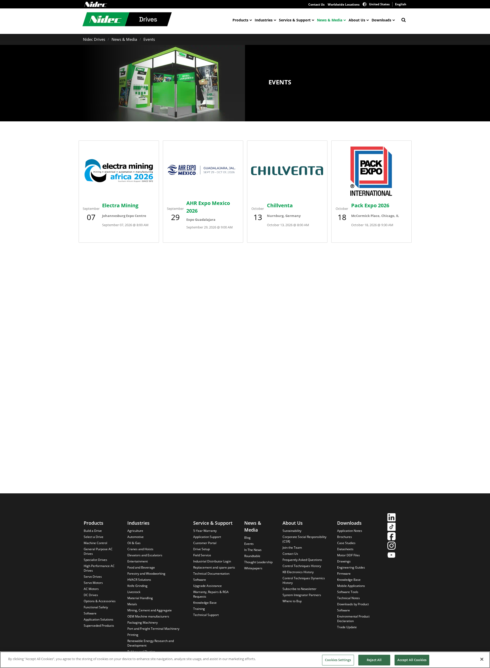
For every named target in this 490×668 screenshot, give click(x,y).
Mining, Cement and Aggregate (149, 610)
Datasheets (345, 549)
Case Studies (346, 543)
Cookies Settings (338, 660)
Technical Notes (348, 598)
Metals (132, 604)
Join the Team (292, 547)
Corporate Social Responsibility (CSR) (304, 539)
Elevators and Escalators (144, 555)
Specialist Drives (95, 560)
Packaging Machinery (142, 622)
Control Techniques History (302, 566)
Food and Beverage (141, 567)
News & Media (329, 20)
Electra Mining (120, 205)
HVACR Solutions (139, 579)
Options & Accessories (100, 601)
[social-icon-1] (391, 518)
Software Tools (347, 592)
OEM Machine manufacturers (148, 616)
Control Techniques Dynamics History (304, 580)
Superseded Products (99, 625)
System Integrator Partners (302, 595)
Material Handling (140, 598)
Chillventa (280, 205)
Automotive (135, 537)
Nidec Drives (94, 39)
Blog (247, 537)
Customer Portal (204, 543)
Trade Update (347, 627)
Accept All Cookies (411, 660)
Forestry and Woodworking (146, 573)
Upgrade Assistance (207, 586)
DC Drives (91, 595)
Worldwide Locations (344, 4)
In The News (253, 550)
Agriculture (135, 531)
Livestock (133, 592)
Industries (264, 20)
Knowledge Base (205, 602)
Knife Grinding (137, 586)
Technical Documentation (211, 573)
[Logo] (95, 4)
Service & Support (295, 20)
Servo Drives (93, 576)
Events (149, 39)
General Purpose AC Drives (98, 551)
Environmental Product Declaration (353, 618)
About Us (357, 20)
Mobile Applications (351, 586)
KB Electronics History (298, 572)
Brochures (344, 537)
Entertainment (137, 561)
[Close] (481, 659)
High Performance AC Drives (99, 568)
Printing (132, 635)
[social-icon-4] (391, 546)
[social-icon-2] (391, 527)
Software (90, 613)
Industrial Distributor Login (212, 561)
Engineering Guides (351, 567)
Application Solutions (98, 619)
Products (240, 20)
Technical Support (206, 615)
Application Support (207, 537)
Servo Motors (93, 583)
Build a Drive (93, 531)
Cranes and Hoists (140, 549)
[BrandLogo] (127, 20)
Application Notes (349, 531)
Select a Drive (93, 537)
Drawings (344, 561)
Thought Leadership (258, 562)
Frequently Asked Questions (302, 560)
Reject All (374, 660)
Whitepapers (253, 568)
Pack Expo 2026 (370, 205)
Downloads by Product (353, 604)
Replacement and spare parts (214, 567)
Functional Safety (96, 607)
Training (199, 609)
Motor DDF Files (348, 555)
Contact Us (316, 4)
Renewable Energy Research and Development (150, 643)
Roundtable (252, 556)
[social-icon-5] (391, 555)
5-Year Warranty (205, 531)
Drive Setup (201, 549)
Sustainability (292, 531)
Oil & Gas (134, 543)
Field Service (202, 555)
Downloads (381, 20)
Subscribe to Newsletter (299, 589)
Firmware (344, 573)
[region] (245, 659)
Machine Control (95, 543)
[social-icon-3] (391, 537)
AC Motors (91, 589)
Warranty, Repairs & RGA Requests (211, 594)
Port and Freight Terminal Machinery (153, 628)
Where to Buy (292, 601)
